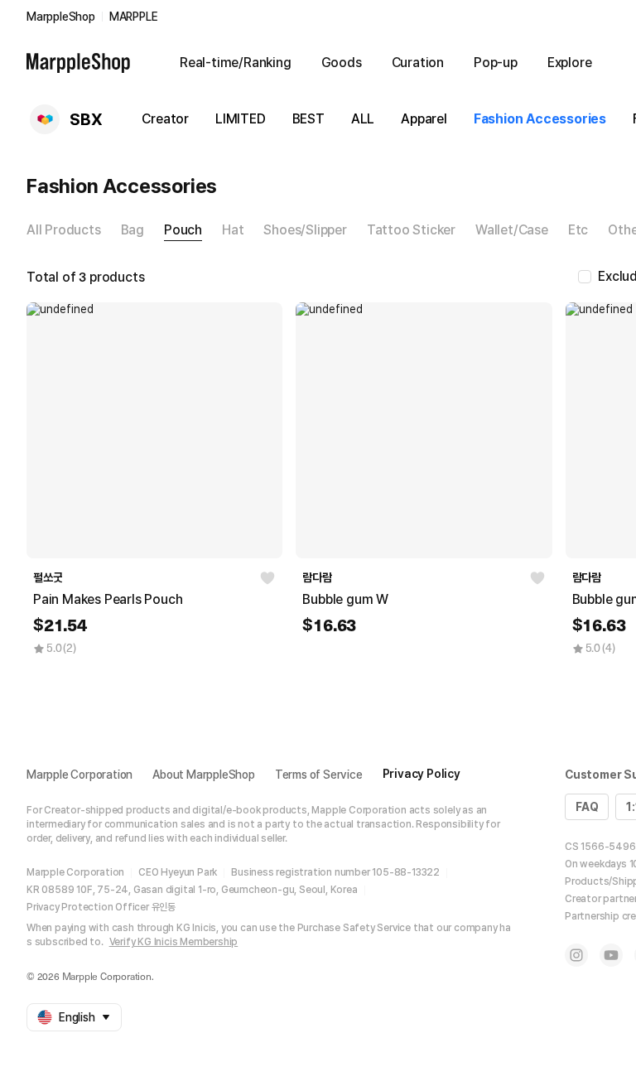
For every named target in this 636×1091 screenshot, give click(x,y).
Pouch (183, 230)
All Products (63, 230)
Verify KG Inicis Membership (173, 942)
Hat (232, 230)
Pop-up (496, 62)
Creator (165, 119)
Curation (418, 62)
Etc (578, 230)
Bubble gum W (345, 599)
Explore (569, 62)
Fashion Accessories (540, 119)
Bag (132, 230)
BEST (308, 119)
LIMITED (240, 119)
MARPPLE (133, 16)
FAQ (587, 806)
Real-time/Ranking (236, 62)
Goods (341, 62)
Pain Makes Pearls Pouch (107, 599)
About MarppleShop (203, 774)
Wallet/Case (511, 230)
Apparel (424, 119)
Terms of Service (319, 774)
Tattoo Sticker (411, 230)
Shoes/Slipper (304, 230)
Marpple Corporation (79, 774)
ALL (362, 119)
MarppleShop (60, 16)
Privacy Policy (421, 773)
